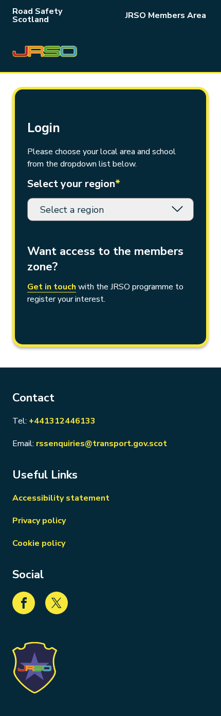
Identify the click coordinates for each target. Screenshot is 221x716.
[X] (56, 603)
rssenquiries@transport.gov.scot (101, 443)
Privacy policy (39, 520)
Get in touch (51, 286)
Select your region (73, 184)
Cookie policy (38, 543)
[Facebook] (23, 603)
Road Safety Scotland (37, 15)
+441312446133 (62, 421)
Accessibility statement (60, 498)
